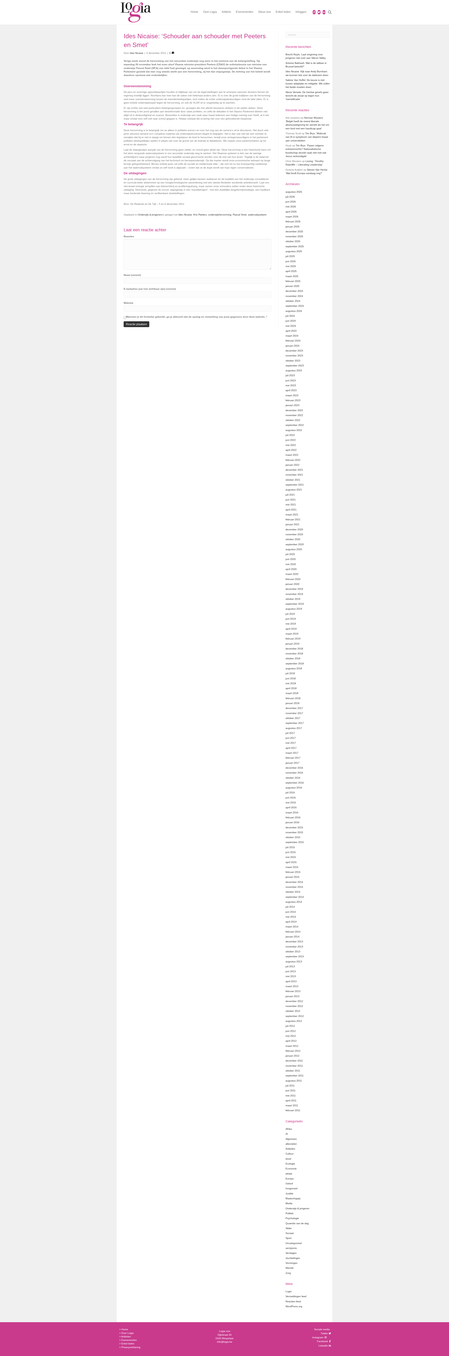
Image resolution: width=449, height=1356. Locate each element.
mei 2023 (291, 385)
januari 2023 (292, 405)
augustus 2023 (294, 370)
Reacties (129, 236)
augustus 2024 (294, 311)
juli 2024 (290, 315)
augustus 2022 (294, 430)
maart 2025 (292, 276)
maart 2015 (292, 867)
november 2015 (294, 832)
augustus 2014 (294, 901)
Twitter (324, 1333)
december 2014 (294, 882)
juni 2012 (291, 1031)
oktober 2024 (293, 301)
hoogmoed (291, 1188)
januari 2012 (292, 1055)
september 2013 (295, 956)
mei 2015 (291, 857)
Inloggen (301, 11)
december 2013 (294, 941)
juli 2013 (290, 966)
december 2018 (294, 648)
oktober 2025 (293, 241)
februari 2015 (293, 872)
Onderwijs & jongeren (150, 214)
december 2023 (294, 350)
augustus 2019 (294, 608)
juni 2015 (291, 852)
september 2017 (295, 723)
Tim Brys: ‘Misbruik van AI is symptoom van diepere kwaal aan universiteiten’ (307, 137)
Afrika (289, 1129)
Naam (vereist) (132, 275)
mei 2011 (291, 1095)
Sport (288, 1238)
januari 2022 (292, 464)
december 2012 (294, 1001)
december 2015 (294, 827)
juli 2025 (290, 256)
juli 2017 (290, 733)
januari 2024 (292, 345)
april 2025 (291, 271)
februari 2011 (293, 1110)
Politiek (289, 1213)
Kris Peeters (200, 214)
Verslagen (291, 1253)
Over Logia (210, 11)
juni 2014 (291, 911)
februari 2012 (293, 1050)
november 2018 (294, 653)
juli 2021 (290, 494)
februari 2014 (293, 931)
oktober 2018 (293, 658)
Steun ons (264, 11)
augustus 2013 (294, 961)
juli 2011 (290, 1085)
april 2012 (291, 1040)
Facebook (322, 1341)
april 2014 (291, 921)
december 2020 (294, 529)
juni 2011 (291, 1090)
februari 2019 (293, 638)
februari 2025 (293, 281)
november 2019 (294, 594)
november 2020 (294, 534)
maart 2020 (292, 574)
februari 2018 (293, 698)
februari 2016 (293, 817)
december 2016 (294, 767)
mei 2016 (291, 802)
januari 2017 (292, 762)
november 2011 (294, 1065)
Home (194, 11)
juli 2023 (290, 375)
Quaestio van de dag (297, 1223)
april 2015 (291, 862)
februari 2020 (293, 579)
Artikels (226, 11)
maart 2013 (292, 986)
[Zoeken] (327, 12)
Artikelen (290, 1148)
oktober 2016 (293, 777)
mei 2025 (291, 266)
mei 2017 (291, 742)
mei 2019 (291, 623)
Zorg (288, 1273)
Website (128, 302)
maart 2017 (292, 752)
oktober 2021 (293, 479)
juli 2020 (290, 554)
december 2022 (294, 410)
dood (288, 1158)
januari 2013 (292, 996)
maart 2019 (292, 633)
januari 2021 (292, 524)
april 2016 (291, 807)
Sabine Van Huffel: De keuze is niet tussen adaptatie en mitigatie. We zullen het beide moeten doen (308, 84)
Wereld (289, 1268)
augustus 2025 (294, 251)
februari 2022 (293, 460)
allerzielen (291, 1143)
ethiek (289, 1173)
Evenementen (244, 11)
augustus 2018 (294, 668)
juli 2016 (290, 792)
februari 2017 (293, 757)
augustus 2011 (294, 1080)
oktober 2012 (293, 1011)
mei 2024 (291, 325)
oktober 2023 (293, 360)
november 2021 (294, 474)
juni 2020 (291, 559)
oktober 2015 (293, 837)
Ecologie (290, 1163)
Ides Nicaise (185, 214)
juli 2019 (290, 613)
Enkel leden (283, 11)
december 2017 (294, 708)
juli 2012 (290, 1026)
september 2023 (295, 365)
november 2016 (294, 772)
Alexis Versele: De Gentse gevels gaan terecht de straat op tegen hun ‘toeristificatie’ (307, 96)
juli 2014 (290, 906)
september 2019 (295, 603)
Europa (290, 1178)
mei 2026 (291, 206)
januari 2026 (292, 226)
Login (289, 1291)
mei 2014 (291, 916)
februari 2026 (293, 221)
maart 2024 (292, 335)
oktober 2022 (293, 420)
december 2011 (294, 1060)
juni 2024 (291, 320)
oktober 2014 (293, 891)
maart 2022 (292, 454)
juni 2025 (291, 261)
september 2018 (295, 663)
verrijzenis (291, 1248)
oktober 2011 (293, 1070)
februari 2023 (293, 400)
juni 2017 (291, 738)
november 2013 (294, 946)
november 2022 (294, 415)
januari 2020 (292, 584)
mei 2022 (291, 445)
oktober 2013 (293, 951)
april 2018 (291, 688)
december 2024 (294, 291)
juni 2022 (291, 440)
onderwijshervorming (219, 214)
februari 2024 (293, 340)
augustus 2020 (294, 549)
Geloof (289, 1183)
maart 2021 (292, 514)
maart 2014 (292, 926)
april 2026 (291, 211)
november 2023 (294, 355)
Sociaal (290, 1233)
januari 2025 (292, 286)
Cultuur (290, 1153)
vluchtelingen (293, 1258)
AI (287, 1133)
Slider (289, 1228)
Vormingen (291, 1263)
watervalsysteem (257, 214)
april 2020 (291, 569)
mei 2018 (291, 683)
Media (289, 1203)
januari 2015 (292, 877)
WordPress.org (294, 1306)
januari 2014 (292, 936)
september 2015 (295, 842)
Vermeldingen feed (296, 1296)
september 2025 (295, 246)
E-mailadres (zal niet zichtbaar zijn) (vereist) (150, 288)
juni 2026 (291, 201)
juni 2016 (291, 797)
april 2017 (291, 748)
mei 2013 (291, 976)
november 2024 (294, 296)
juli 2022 (290, 435)
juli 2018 (290, 673)
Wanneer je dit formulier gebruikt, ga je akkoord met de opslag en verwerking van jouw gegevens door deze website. (196, 316)
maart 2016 (292, 812)
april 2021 (291, 509)
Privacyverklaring (130, 1347)
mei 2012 (291, 1036)
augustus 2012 (294, 1021)
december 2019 (294, 589)
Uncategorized (294, 1243)
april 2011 (291, 1100)
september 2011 (295, 1075)
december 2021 (294, 469)
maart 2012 (292, 1046)
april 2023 (291, 390)
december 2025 (294, 231)
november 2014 (294, 887)
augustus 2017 (294, 728)
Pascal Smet (240, 214)
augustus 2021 (294, 489)
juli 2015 (290, 847)
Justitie (289, 1193)
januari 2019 (292, 643)
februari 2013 (293, 991)
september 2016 (295, 782)
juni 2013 (291, 971)
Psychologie (292, 1218)
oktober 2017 (293, 718)
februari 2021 (293, 519)
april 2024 (291, 330)
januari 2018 (292, 703)
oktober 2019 (293, 599)
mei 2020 (291, 564)
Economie (291, 1168)
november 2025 (294, 236)
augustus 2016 (294, 787)
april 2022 (291, 450)
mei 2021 (291, 504)
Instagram (318, 1337)
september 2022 (295, 425)
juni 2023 (291, 380)
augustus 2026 (294, 191)
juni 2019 (291, 618)
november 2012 (294, 1006)
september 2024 (295, 305)
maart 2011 (292, 1105)
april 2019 (291, 628)
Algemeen (291, 1139)
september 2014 (295, 897)
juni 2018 (291, 678)
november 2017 (294, 713)
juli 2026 (290, 196)
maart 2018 (292, 693)
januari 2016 (292, 822)
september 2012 (295, 1016)
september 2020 (295, 544)
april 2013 (291, 981)
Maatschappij (293, 1198)
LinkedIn (323, 1345)
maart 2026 (292, 216)
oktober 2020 (293, 539)
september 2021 (295, 484)
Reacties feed (293, 1301)
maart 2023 (292, 395)
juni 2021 (291, 499)
